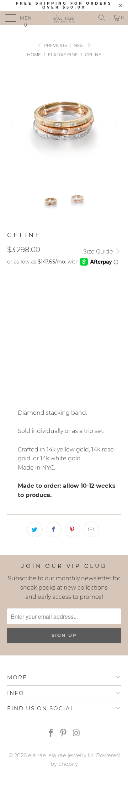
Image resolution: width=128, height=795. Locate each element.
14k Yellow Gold (90, 289)
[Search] (101, 18)
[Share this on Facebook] (54, 529)
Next (80, 45)
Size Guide (98, 251)
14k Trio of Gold (34, 289)
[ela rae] (64, 18)
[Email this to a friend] (91, 529)
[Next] (114, 123)
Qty (12, 358)
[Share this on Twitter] (35, 529)
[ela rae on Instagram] (76, 733)
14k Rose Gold (30, 306)
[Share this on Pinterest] (72, 529)
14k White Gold (82, 306)
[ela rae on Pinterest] (63, 733)
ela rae (37, 755)
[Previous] (14, 123)
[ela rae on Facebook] (51, 733)
